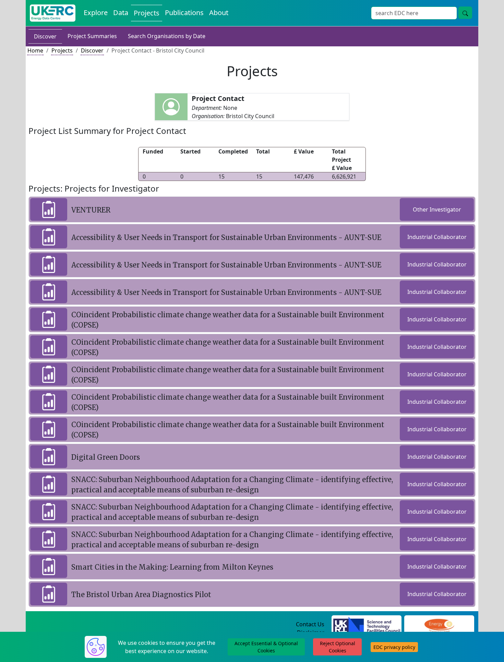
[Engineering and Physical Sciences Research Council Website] (439, 624)
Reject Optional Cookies (337, 647)
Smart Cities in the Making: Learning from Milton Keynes (172, 567)
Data (120, 12)
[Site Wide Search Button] (465, 13)
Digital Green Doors (105, 457)
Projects (146, 13)
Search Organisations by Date (166, 36)
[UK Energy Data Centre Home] (52, 13)
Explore (96, 12)
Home (35, 50)
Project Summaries (92, 36)
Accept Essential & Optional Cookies (266, 647)
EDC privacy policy (394, 647)
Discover (45, 36)
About (218, 12)
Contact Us (310, 624)
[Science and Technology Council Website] (366, 624)
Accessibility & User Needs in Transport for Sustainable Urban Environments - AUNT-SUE (226, 237)
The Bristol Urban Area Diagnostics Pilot (141, 594)
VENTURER (90, 210)
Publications (184, 12)
